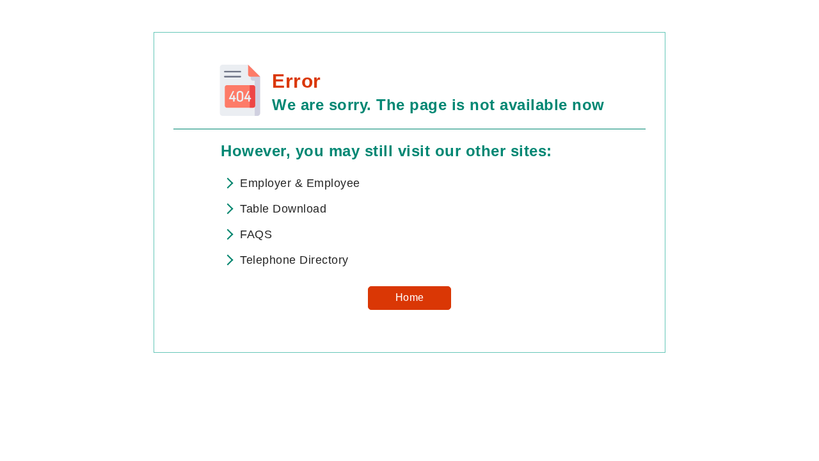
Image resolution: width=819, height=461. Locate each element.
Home (409, 297)
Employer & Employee (300, 183)
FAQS (256, 234)
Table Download (283, 208)
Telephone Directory (294, 260)
